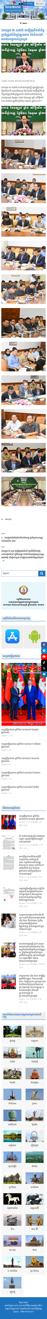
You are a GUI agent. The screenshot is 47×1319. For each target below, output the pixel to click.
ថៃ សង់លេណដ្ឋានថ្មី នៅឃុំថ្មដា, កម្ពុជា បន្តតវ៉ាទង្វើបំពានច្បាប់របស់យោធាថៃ (32, 839)
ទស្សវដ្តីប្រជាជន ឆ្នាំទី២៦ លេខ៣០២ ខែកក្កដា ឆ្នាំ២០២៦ (20, 731)
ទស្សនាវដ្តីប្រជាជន (11, 656)
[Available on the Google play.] (35, 637)
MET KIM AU (31, 81)
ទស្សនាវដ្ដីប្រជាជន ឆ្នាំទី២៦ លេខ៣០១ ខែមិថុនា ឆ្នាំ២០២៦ (21, 745)
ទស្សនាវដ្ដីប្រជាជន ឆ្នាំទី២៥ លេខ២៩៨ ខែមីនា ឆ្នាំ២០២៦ (20, 789)
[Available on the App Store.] (12, 637)
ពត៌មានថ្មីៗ (8, 519)
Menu (25, 23)
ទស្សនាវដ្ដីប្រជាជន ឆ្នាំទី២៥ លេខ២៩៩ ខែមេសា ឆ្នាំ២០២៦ (20, 774)
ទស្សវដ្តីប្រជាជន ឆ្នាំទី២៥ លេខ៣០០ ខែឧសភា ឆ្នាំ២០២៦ (20, 760)
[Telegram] (44, 651)
